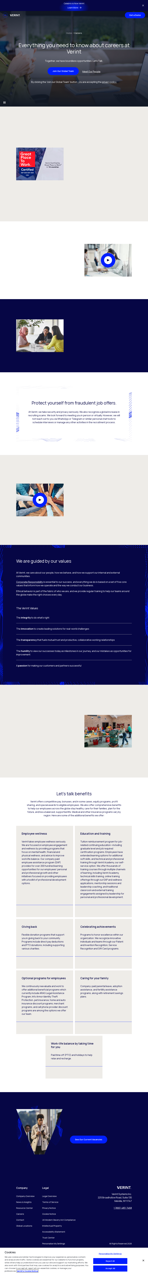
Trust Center (48, 1237)
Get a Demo (135, 15)
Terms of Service (50, 1202)
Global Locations (24, 1225)
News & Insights (24, 1202)
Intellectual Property (52, 1225)
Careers (78, 33)
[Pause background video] (4, 102)
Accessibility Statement (53, 1231)
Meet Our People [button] (91, 71)
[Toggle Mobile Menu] (5, 15)
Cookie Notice (49, 1214)
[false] (143, 1260)
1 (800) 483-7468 (123, 1208)
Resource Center (24, 1208)
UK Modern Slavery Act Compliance (59, 1219)
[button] (108, 260)
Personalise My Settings (53, 1243)
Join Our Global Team (63, 71)
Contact (20, 1219)
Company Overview (25, 1196)
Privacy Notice (49, 1208)
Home (70, 33)
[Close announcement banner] (143, 5)
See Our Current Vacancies (88, 1139)
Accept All (110, 1268)
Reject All (110, 1261)
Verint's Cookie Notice (27, 1271)
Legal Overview (49, 1196)
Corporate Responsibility (29, 582)
